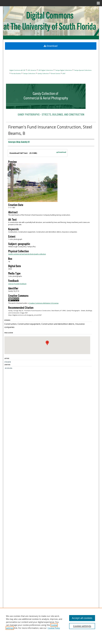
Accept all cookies (82, 618)
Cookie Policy (54, 628)
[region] (51, 622)
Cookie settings (82, 626)
